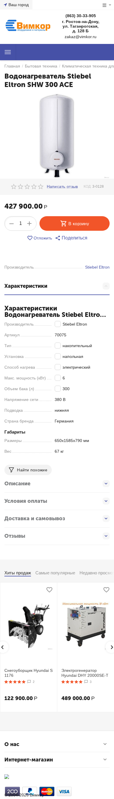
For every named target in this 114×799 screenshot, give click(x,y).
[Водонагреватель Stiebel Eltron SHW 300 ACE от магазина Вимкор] (57, 136)
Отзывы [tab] (14, 536)
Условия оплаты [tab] (25, 501)
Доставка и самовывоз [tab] (34, 518)
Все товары (8, 52)
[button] (71, 238)
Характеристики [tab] (25, 286)
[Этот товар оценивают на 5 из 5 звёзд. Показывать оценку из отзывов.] (15, 681)
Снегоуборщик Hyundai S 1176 (28, 673)
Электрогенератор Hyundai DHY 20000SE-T (84, 673)
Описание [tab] (17, 483)
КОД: (87, 186)
